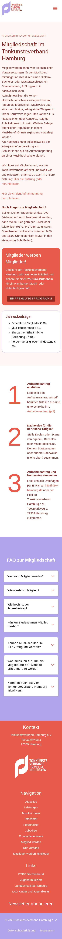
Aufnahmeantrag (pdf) (41, 411)
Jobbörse (31, 830)
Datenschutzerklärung (21, 930)
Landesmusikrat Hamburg (31, 885)
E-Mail (39, 222)
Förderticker (31, 824)
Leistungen (31, 807)
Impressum (47, 930)
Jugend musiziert (31, 880)
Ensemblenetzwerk (31, 836)
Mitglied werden (31, 842)
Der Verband (31, 847)
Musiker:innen (31, 813)
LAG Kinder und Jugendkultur (31, 891)
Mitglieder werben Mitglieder (31, 853)
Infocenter (31, 819)
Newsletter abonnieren (31, 903)
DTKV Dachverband (31, 874)
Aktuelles (31, 801)
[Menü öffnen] (55, 8)
